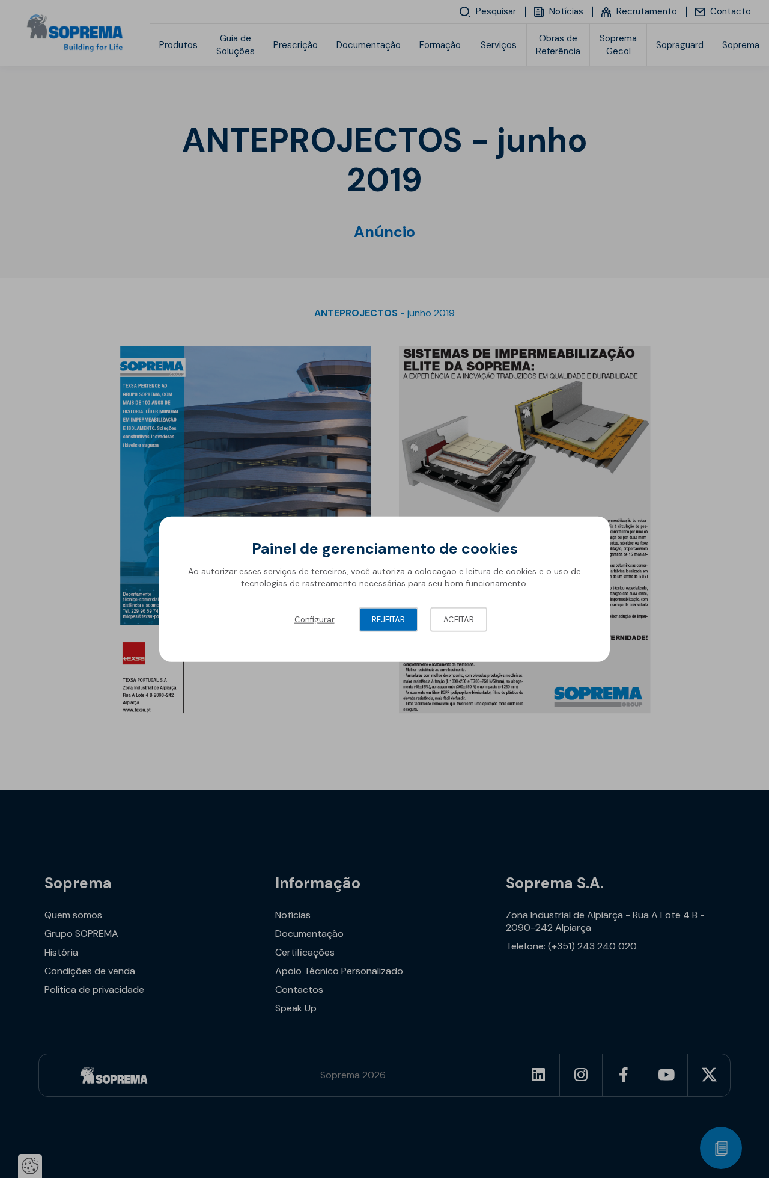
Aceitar (458, 620)
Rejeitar (388, 620)
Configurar (314, 620)
